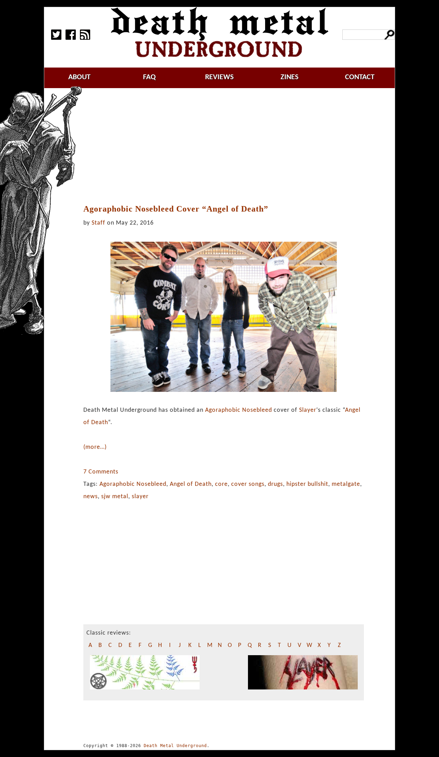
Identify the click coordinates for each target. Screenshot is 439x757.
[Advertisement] (227, 146)
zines (289, 77)
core (221, 484)
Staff (98, 223)
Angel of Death (191, 484)
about (79, 77)
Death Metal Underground (175, 745)
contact (360, 77)
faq (149, 77)
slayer (140, 496)
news (90, 496)
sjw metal (114, 496)
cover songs (247, 484)
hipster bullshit (307, 484)
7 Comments (100, 472)
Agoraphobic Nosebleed (238, 410)
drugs (275, 484)
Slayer (307, 410)
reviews (219, 77)
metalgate (346, 484)
